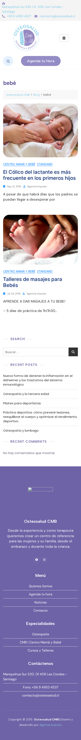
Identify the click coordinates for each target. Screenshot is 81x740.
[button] (8, 61)
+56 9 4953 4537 (19, 16)
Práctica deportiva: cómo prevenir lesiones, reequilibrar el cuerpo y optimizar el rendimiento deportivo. (40, 416)
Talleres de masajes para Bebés (32, 282)
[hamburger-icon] (64, 37)
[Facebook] (36, 559)
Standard (45, 164)
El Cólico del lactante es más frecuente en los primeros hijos (39, 175)
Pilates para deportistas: (22, 403)
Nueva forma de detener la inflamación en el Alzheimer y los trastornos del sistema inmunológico (37, 380)
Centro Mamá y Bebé (19, 164)
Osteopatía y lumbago (21, 430)
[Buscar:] (40, 352)
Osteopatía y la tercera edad (26, 394)
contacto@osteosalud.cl (57, 16)
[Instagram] (44, 559)
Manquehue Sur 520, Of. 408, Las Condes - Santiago (33, 9)
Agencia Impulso (37, 186)
